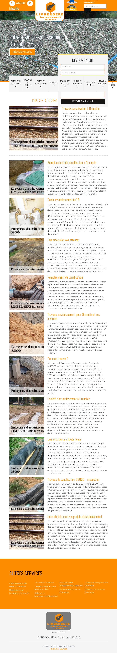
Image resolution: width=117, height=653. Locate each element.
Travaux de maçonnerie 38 (102, 83)
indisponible (21, 3)
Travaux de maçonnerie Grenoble (96, 584)
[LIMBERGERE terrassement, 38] (58, 619)
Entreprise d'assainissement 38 (41, 83)
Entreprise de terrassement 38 (16, 83)
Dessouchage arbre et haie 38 (65, 83)
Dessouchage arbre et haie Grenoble (45, 588)
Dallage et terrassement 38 (77, 83)
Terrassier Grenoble (44, 582)
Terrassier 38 (53, 83)
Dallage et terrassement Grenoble (45, 594)
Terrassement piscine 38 (90, 83)
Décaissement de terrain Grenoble (18, 585)
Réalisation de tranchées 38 (28, 84)
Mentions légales (58, 649)
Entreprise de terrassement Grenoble (70, 584)
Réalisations (22, 51)
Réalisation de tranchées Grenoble (19, 591)
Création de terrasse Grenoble (95, 591)
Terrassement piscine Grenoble (69, 591)
